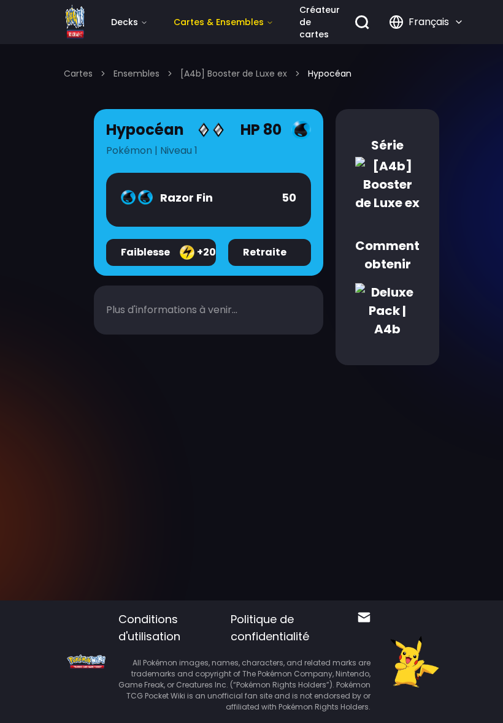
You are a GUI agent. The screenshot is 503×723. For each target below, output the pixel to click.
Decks (124, 22)
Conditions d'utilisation (149, 627)
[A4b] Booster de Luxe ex (233, 73)
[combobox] (426, 22)
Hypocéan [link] (329, 73)
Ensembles (136, 73)
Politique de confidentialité (270, 627)
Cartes (78, 73)
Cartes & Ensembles (219, 22)
